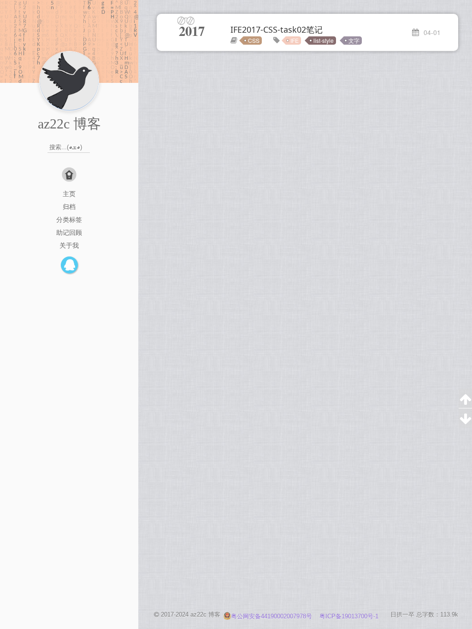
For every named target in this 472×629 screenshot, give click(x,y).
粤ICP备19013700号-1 (348, 616)
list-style (323, 40)
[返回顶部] (465, 398)
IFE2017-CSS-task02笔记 (276, 29)
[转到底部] (465, 418)
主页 (69, 194)
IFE (294, 40)
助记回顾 (69, 232)
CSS (254, 40)
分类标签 (69, 219)
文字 (354, 40)
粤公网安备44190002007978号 (272, 616)
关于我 (69, 245)
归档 (69, 206)
